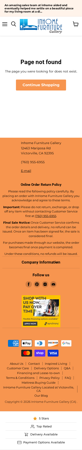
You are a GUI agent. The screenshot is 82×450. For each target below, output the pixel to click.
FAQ (68, 378)
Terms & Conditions (20, 378)
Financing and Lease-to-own (38, 373)
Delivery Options (46, 368)
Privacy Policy (49, 378)
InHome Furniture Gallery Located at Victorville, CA (38, 389)
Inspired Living (56, 363)
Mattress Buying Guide (39, 382)
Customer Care (18, 368)
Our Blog (41, 395)
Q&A (67, 368)
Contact (34, 363)
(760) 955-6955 (45, 216)
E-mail (26, 171)
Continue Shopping (41, 85)
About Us (16, 363)
